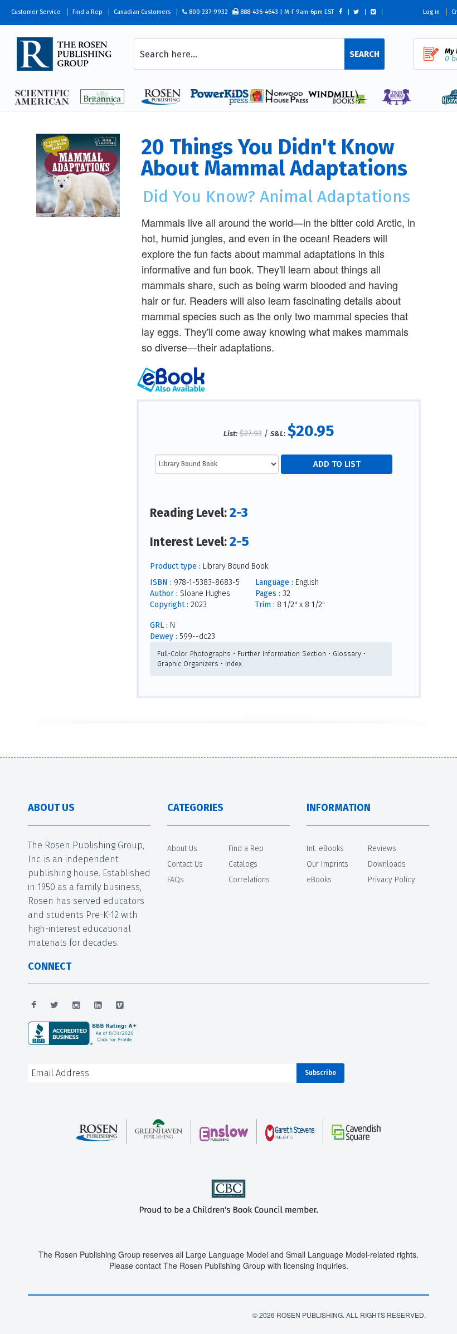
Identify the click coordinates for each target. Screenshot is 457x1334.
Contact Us (185, 864)
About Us (182, 848)
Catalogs (243, 864)
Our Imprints (327, 864)
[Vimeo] (120, 1005)
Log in (431, 12)
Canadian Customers (142, 12)
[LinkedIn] (98, 1005)
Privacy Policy (391, 880)
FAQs (175, 880)
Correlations (249, 880)
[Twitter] (54, 1005)
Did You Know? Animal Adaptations (276, 197)
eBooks (319, 880)
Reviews (382, 848)
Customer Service (36, 12)
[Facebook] (34, 1005)
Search (364, 54)
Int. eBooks (325, 848)
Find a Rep (87, 12)
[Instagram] (76, 1005)
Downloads (387, 864)
